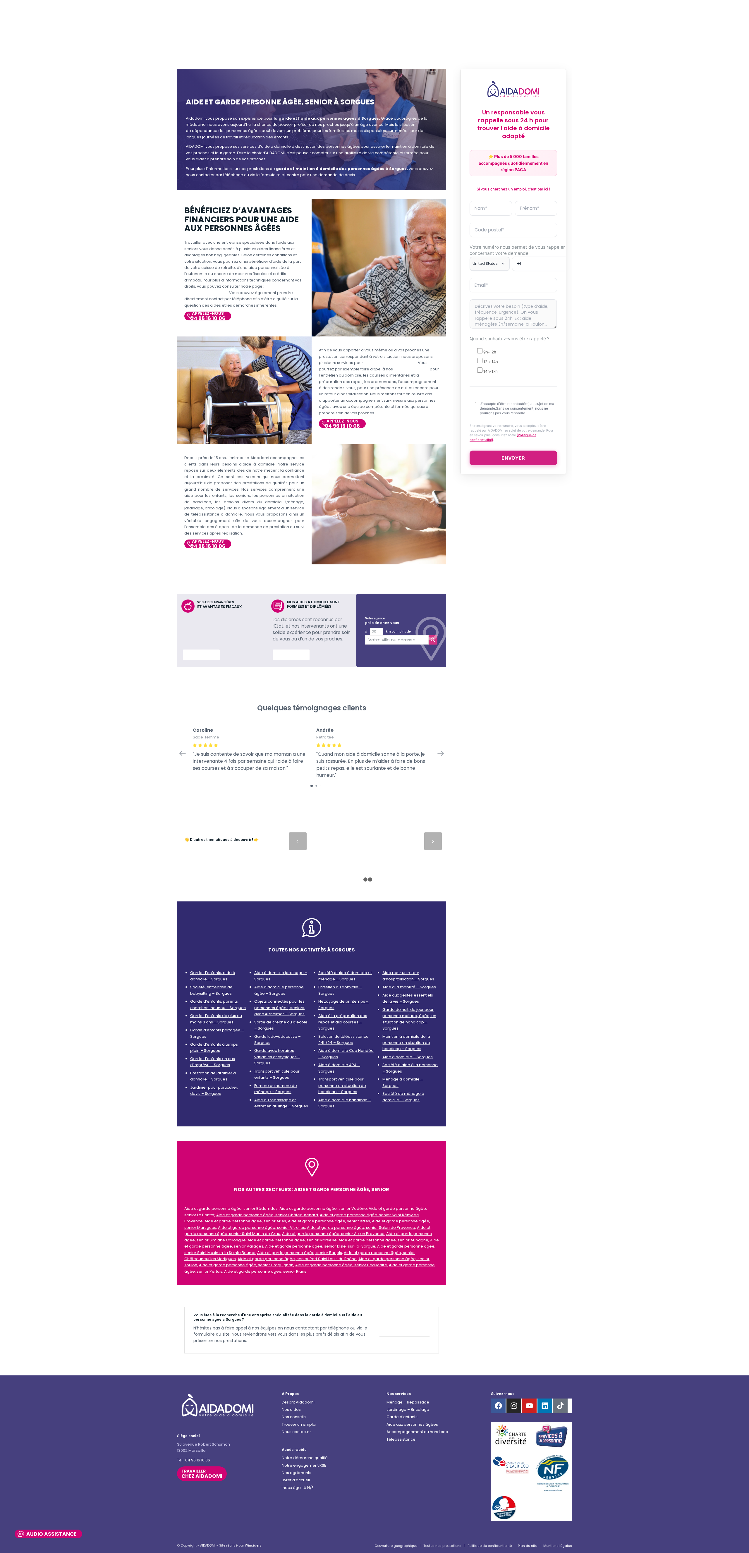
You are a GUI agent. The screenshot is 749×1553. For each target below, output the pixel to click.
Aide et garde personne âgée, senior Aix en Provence (333, 1233)
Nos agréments (296, 1472)
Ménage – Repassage (407, 1402)
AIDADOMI (208, 1545)
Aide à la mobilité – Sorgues (409, 987)
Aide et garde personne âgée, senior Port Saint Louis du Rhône (297, 1259)
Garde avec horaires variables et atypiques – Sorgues (277, 1057)
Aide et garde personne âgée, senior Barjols (299, 1252)
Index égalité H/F (297, 1487)
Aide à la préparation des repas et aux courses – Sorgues (342, 1022)
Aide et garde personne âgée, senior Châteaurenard (267, 1215)
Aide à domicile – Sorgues (407, 1057)
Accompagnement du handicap (417, 1432)
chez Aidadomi (201, 1474)
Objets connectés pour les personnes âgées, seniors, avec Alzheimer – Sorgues (279, 1008)
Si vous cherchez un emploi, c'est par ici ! (513, 189)
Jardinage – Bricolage (407, 1409)
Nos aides (291, 1409)
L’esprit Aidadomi (298, 1402)
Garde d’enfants (402, 1417)
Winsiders (253, 1545)
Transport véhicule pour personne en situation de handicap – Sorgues (342, 1085)
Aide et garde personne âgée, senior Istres (329, 1221)
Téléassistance (400, 1439)
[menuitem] (396, 1545)
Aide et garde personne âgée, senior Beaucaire (341, 1265)
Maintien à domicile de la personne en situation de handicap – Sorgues (406, 1043)
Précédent (298, 841)
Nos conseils (294, 1417)
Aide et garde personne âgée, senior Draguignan (246, 1265)
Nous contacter (296, 1432)
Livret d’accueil (296, 1480)
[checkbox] (513, 360)
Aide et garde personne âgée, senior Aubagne (383, 1240)
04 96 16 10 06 (197, 1460)
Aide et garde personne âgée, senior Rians (265, 1271)
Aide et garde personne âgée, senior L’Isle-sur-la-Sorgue (320, 1246)
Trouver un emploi (299, 1424)
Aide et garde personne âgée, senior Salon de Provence (361, 1227)
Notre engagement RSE (304, 1465)
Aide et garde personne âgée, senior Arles (245, 1221)
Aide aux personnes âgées (412, 1424)
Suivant (433, 841)
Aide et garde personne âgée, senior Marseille (292, 1240)
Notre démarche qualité (305, 1458)
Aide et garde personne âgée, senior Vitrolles (261, 1227)
